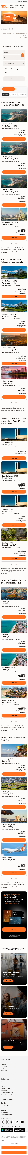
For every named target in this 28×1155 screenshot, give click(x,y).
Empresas (25, 1)
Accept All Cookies (14, 1152)
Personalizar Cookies (6, 1097)
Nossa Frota (4, 1070)
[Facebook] (2, 1122)
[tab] (11, 243)
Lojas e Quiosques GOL (7, 1092)
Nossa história (5, 1062)
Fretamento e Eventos (6, 1114)
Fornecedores (4, 1112)
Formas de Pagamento (7, 1094)
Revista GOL (4, 1090)
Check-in (17, 6)
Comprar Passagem (11, 6)
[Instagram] (7, 1122)
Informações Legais (6, 1088)
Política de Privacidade (7, 1099)
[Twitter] (17, 1122)
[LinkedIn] (12, 1122)
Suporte (3, 1086)
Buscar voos (14, 139)
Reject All (14, 1147)
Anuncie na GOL (5, 1106)
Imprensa (3, 1064)
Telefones (3, 1081)
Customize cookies (14, 1143)
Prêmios (3, 1075)
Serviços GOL (23, 6)
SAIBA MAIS (8, 980)
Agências (20, 1)
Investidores (4, 1072)
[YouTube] (22, 1122)
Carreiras (3, 1068)
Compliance (4, 1066)
